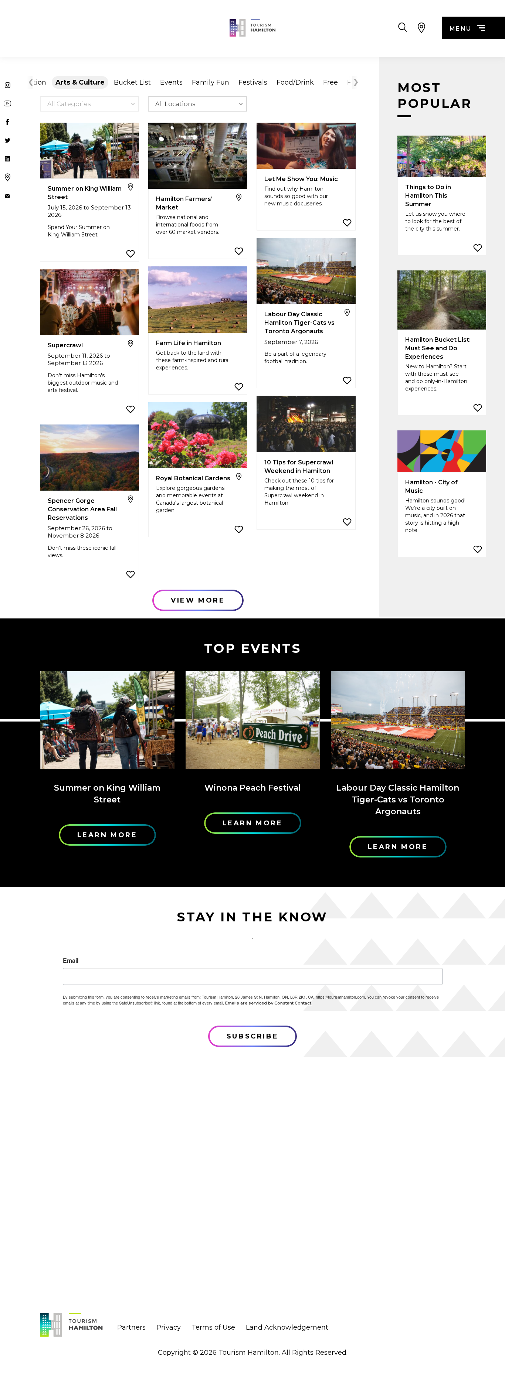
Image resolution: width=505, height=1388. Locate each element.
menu (461, 28)
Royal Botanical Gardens (193, 478)
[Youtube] (7, 103)
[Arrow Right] (355, 82)
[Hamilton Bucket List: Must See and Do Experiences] (441, 300)
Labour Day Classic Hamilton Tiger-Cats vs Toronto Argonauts (299, 323)
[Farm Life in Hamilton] (197, 300)
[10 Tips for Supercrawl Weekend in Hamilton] (306, 424)
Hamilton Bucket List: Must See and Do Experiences (438, 348)
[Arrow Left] (30, 82)
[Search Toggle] (402, 28)
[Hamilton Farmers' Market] (197, 156)
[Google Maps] (7, 177)
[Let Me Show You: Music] (306, 146)
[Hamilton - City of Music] (441, 451)
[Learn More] (107, 720)
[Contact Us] (7, 196)
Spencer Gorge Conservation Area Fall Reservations (82, 509)
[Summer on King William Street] (89, 151)
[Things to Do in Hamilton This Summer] (441, 157)
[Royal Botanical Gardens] (197, 435)
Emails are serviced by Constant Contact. (268, 1003)
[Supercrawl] (89, 302)
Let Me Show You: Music (301, 179)
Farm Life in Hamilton (188, 343)
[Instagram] (7, 85)
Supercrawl (65, 345)
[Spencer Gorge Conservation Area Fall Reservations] (89, 458)
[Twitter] (7, 140)
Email (70, 961)
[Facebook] (7, 122)
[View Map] (421, 28)
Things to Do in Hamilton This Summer (428, 196)
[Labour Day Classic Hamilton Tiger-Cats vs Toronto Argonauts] (306, 271)
